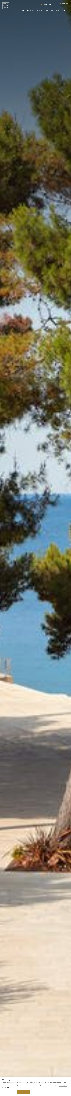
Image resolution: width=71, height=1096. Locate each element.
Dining (47, 10)
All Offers (40, 10)
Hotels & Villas (28, 10)
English (65, 3)
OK (23, 1092)
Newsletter (49, 4)
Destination (55, 10)
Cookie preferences (9, 1092)
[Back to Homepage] (5, 6)
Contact (65, 10)
